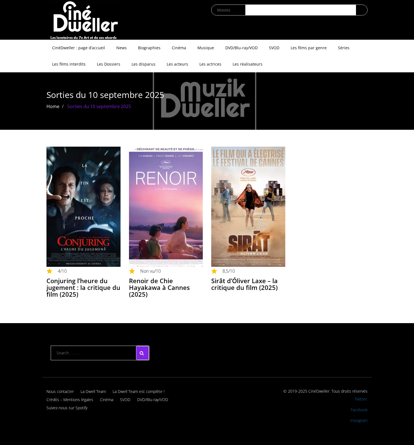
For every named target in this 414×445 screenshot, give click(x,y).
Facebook (359, 409)
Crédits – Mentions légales (69, 399)
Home (52, 106)
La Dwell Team (93, 391)
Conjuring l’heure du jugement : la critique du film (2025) (83, 287)
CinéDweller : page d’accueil (78, 47)
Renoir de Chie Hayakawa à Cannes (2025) (159, 287)
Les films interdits (69, 64)
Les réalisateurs (247, 64)
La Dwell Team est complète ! (138, 391)
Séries (344, 47)
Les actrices (210, 64)
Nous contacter (60, 391)
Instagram (359, 420)
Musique (205, 47)
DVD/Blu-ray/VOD (241, 47)
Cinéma (179, 47)
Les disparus (143, 64)
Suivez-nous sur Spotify (66, 407)
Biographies (149, 47)
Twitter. (361, 399)
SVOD (274, 47)
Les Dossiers (108, 64)
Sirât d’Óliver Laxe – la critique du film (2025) (244, 284)
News (121, 47)
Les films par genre (309, 47)
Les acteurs (177, 64)
